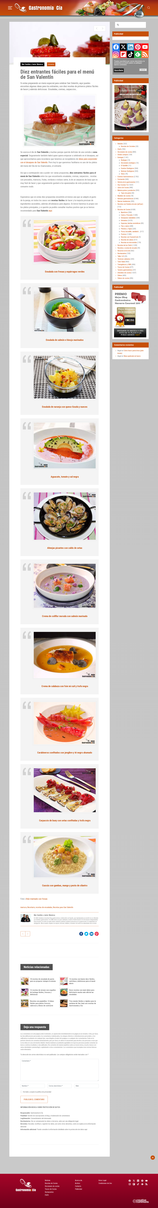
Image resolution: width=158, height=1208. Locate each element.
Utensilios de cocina (124, 273)
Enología (120, 157)
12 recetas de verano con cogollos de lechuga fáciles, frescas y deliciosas (43, 992)
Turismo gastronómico (125, 270)
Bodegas (124, 160)
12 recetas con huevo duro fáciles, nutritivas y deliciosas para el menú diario (82, 981)
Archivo (77, 1183)
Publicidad (78, 1189)
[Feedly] (142, 1184)
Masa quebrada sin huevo (132, 356)
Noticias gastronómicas (125, 199)
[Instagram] (130, 1184)
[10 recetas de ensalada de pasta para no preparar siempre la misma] (25, 981)
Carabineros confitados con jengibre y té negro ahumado (64, 752)
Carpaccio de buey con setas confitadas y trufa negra (64, 820)
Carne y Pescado (126, 215)
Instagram (116, 54)
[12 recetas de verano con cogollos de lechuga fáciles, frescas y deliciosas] (25, 992)
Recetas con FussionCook (129, 237)
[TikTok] (138, 1184)
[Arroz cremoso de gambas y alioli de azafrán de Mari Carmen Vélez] (97, 28)
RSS (145, 54)
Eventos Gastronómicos (125, 177)
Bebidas (120, 144)
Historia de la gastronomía (126, 182)
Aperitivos (124, 212)
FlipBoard (123, 54)
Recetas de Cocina (123, 210)
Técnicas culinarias (123, 259)
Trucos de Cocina (123, 267)
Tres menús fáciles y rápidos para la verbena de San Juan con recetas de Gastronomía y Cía (82, 1003)
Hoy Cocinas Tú (122, 185)
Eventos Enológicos (127, 168)
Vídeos (119, 275)
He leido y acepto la (37, 1092)
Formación (121, 179)
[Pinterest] (142, 1180)
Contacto (78, 1186)
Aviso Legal (102, 1180)
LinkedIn (130, 47)
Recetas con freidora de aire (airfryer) (130, 204)
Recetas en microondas (129, 242)
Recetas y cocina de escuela (127, 248)
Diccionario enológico (128, 163)
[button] (10, 7)
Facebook (116, 47)
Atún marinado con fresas (36, 899)
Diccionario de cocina (124, 152)
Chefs (119, 149)
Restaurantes (121, 253)
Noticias (47, 1180)
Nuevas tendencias (123, 201)
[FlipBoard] (134, 1184)
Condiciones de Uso (105, 1183)
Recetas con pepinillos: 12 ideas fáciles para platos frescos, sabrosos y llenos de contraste (42, 1003)
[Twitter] (134, 1180)
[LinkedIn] (138, 1180)
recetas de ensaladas (44, 907)
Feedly (137, 54)
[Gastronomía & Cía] (38, 7)
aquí (50, 210)
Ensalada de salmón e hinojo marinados (65, 340)
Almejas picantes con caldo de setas (64, 548)
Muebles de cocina (123, 196)
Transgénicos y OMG (124, 264)
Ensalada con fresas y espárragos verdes (64, 271)
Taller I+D (120, 256)
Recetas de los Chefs (124, 245)
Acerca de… (79, 1180)
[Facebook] (130, 1180)
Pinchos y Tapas (126, 229)
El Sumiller (124, 166)
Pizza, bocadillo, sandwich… (130, 232)
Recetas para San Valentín (63, 907)
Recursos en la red (123, 251)
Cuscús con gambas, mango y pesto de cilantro (64, 885)
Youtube (145, 47)
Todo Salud (121, 262)
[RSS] (146, 1184)
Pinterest (137, 47)
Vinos (123, 174)
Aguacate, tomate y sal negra (65, 476)
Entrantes (51, 64)
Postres (123, 234)
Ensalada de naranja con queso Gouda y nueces (64, 406)
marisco (23, 907)
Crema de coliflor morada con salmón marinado (64, 616)
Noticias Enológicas (127, 171)
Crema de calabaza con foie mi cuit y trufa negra (64, 686)
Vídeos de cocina (123, 278)
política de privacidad (44, 1092)
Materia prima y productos (126, 190)
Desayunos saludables (128, 218)
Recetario (31, 907)
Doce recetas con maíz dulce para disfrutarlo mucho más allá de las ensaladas (81, 992)
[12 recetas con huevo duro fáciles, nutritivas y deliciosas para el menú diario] (64, 981)
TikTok (130, 54)
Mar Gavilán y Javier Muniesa (32, 64)
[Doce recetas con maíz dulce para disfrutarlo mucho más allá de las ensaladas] (64, 992)
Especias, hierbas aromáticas (130, 223)
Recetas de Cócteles (128, 146)
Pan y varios (125, 226)
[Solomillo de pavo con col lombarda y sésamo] (103, 28)
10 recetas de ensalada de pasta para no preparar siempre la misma (43, 980)
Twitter (123, 47)
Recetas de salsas (127, 240)
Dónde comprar (122, 155)
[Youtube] (146, 1180)
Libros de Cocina (123, 188)
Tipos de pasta (126, 193)
